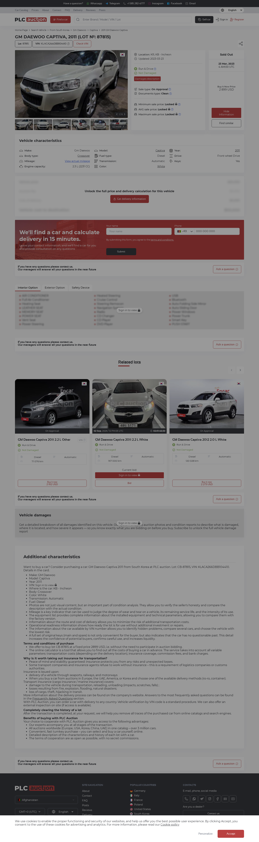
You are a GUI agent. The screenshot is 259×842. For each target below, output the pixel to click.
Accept (231, 833)
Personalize (205, 833)
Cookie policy (170, 824)
